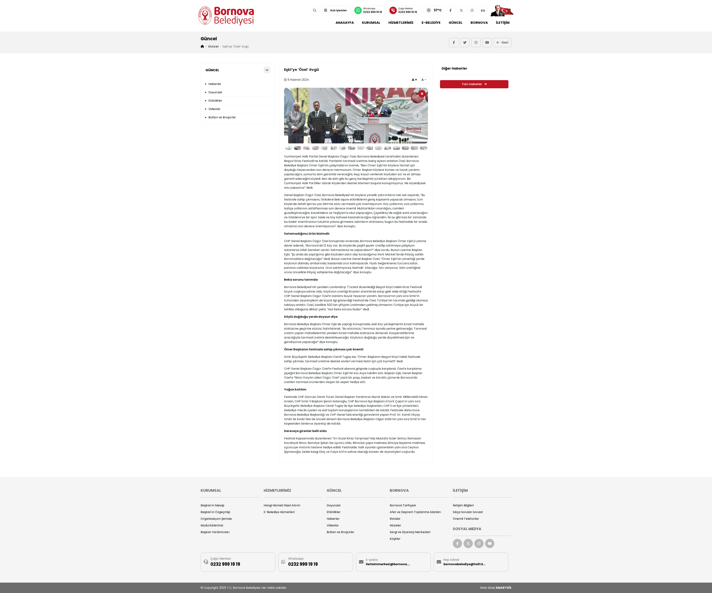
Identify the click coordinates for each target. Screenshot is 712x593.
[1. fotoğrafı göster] (288, 148)
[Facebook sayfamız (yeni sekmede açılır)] (450, 10)
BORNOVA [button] (479, 22)
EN (483, 10)
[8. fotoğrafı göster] (351, 148)
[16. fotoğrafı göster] (423, 148)
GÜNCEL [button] (455, 22)
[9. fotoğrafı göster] (360, 148)
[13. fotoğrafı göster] (396, 148)
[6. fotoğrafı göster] (333, 148)
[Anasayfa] (226, 15)
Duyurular (215, 92)
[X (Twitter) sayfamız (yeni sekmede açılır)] (461, 10)
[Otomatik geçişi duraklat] (422, 93)
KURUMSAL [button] (371, 22)
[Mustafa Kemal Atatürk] (502, 10)
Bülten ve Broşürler (222, 117)
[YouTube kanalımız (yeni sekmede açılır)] (487, 42)
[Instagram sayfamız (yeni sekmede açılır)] (472, 10)
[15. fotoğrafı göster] (414, 148)
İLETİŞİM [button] (503, 22)
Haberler (214, 84)
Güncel (213, 46)
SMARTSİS (503, 588)
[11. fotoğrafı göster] (378, 148)
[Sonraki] (417, 115)
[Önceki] (295, 115)
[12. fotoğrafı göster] (387, 148)
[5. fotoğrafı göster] (324, 148)
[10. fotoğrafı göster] (369, 148)
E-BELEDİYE (431, 22)
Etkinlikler (215, 100)
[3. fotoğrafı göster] (306, 148)
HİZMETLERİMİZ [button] (400, 22)
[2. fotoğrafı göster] (297, 148)
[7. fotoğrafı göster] (342, 148)
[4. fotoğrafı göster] (315, 148)
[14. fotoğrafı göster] (405, 148)
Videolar (214, 109)
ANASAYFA (345, 22)
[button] (314, 10)
